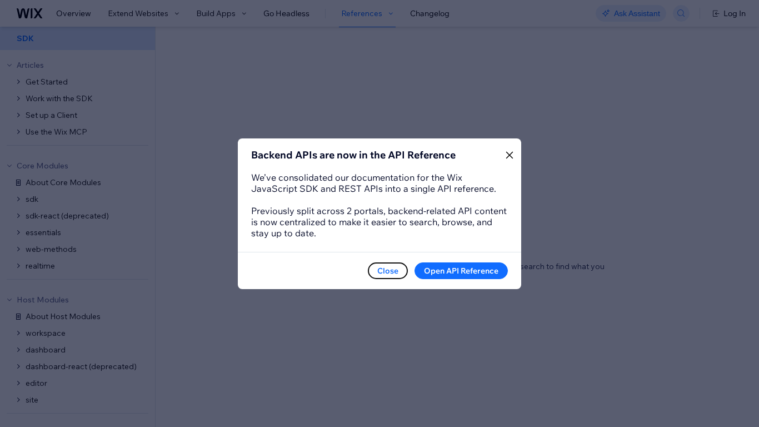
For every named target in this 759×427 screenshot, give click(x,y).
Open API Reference (461, 271)
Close (387, 271)
